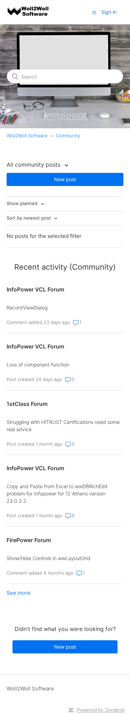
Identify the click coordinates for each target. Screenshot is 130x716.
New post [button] (65, 179)
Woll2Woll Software (27, 135)
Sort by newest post (29, 218)
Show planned (23, 203)
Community (68, 135)
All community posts (34, 164)
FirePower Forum (29, 540)
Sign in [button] (108, 12)
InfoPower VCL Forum (35, 289)
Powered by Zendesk (101, 710)
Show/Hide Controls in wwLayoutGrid (48, 558)
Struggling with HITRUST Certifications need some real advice (63, 425)
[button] (94, 12)
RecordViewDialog (27, 307)
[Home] (28, 15)
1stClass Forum (27, 403)
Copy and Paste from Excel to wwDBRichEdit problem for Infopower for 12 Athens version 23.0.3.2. (57, 493)
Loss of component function (38, 365)
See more (19, 592)
